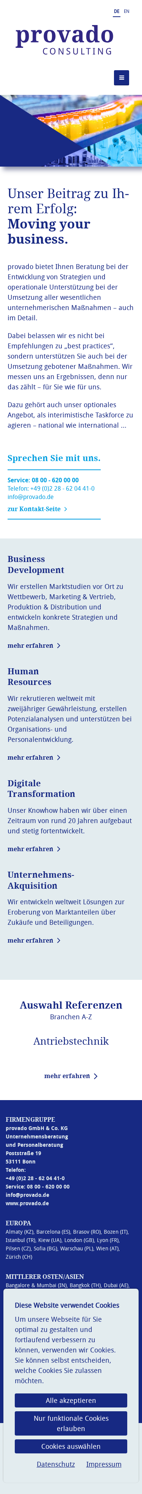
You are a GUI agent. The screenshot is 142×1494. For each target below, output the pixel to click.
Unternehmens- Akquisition (41, 880)
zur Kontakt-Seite (34, 509)
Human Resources (29, 677)
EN (127, 11)
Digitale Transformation (41, 789)
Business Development (36, 564)
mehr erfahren (30, 645)
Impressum (104, 1464)
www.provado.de (27, 1203)
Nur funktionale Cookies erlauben (71, 1423)
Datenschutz (56, 1464)
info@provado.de (31, 497)
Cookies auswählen (71, 1446)
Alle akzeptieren (71, 1400)
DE (116, 11)
